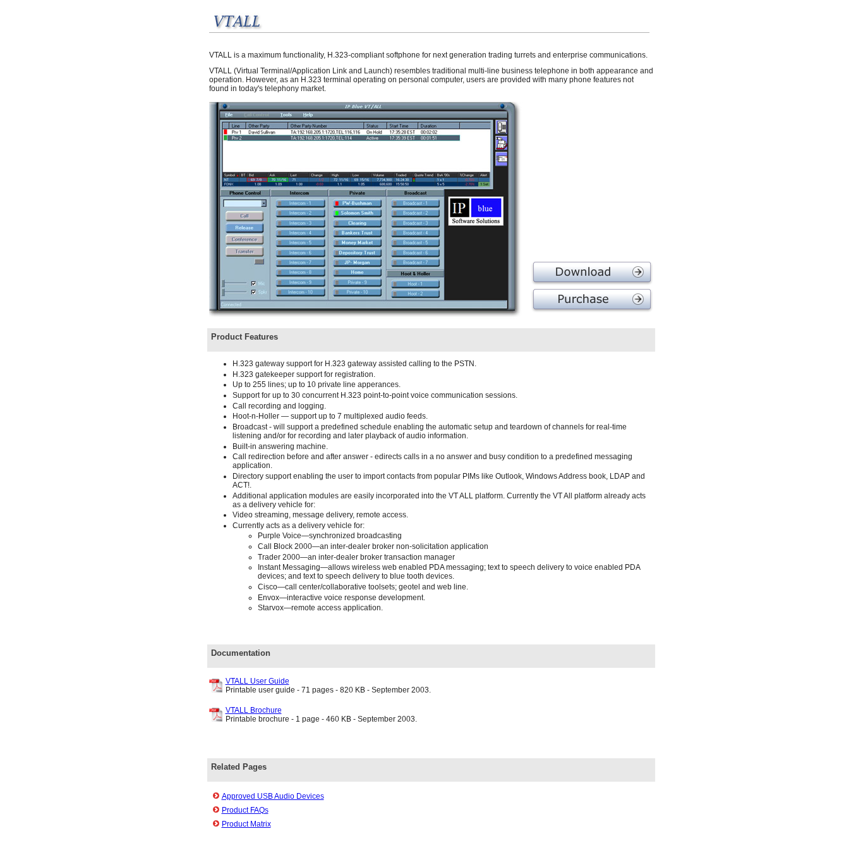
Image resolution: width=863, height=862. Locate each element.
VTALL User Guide (257, 681)
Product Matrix (246, 824)
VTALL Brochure (254, 710)
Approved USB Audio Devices (273, 796)
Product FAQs (245, 810)
